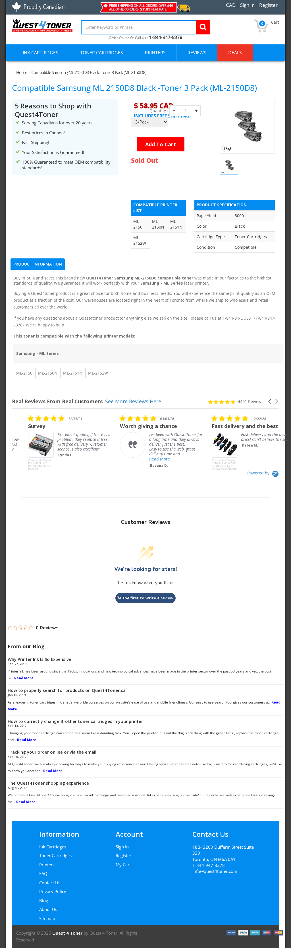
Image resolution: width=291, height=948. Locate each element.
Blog (43, 900)
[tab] (38, 264)
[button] (270, 401)
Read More (143, 459)
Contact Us (49, 882)
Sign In (122, 847)
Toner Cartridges (55, 855)
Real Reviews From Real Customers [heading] (57, 401)
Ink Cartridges (52, 847)
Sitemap (47, 918)
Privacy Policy (52, 891)
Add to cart (160, 144)
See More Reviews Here (133, 401)
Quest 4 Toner (68, 933)
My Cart (123, 864)
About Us (48, 909)
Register (123, 855)
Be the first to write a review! (145, 598)
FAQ (43, 873)
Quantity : (158, 110)
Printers (47, 864)
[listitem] (54, 442)
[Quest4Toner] (42, 25)
